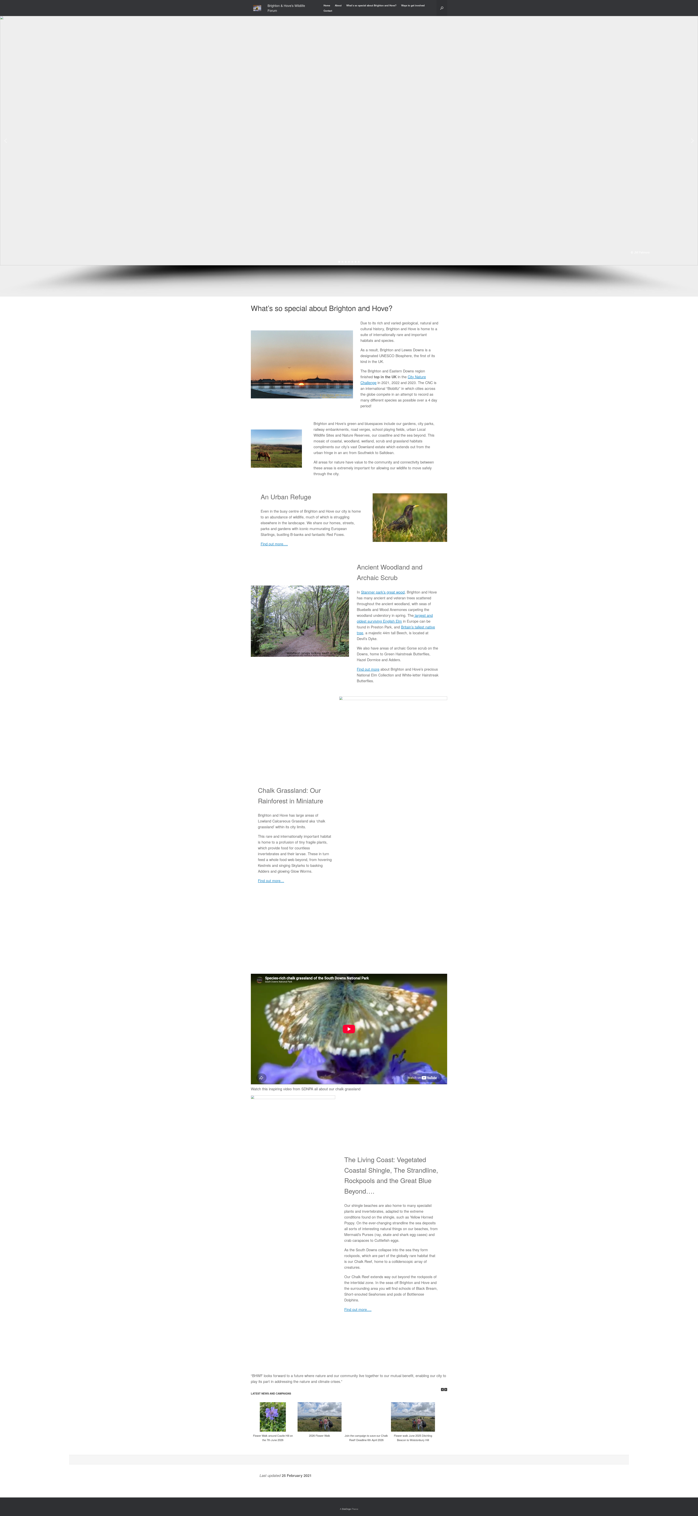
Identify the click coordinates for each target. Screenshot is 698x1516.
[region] (349, 156)
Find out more (368, 669)
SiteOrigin (346, 1508)
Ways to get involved (413, 5)
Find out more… (271, 880)
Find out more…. (274, 543)
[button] (6, 141)
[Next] (445, 1389)
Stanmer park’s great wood (383, 592)
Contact (328, 10)
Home (327, 5)
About (338, 5)
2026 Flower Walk (319, 1435)
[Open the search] (441, 8)
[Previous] (442, 1389)
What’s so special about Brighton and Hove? (371, 5)
